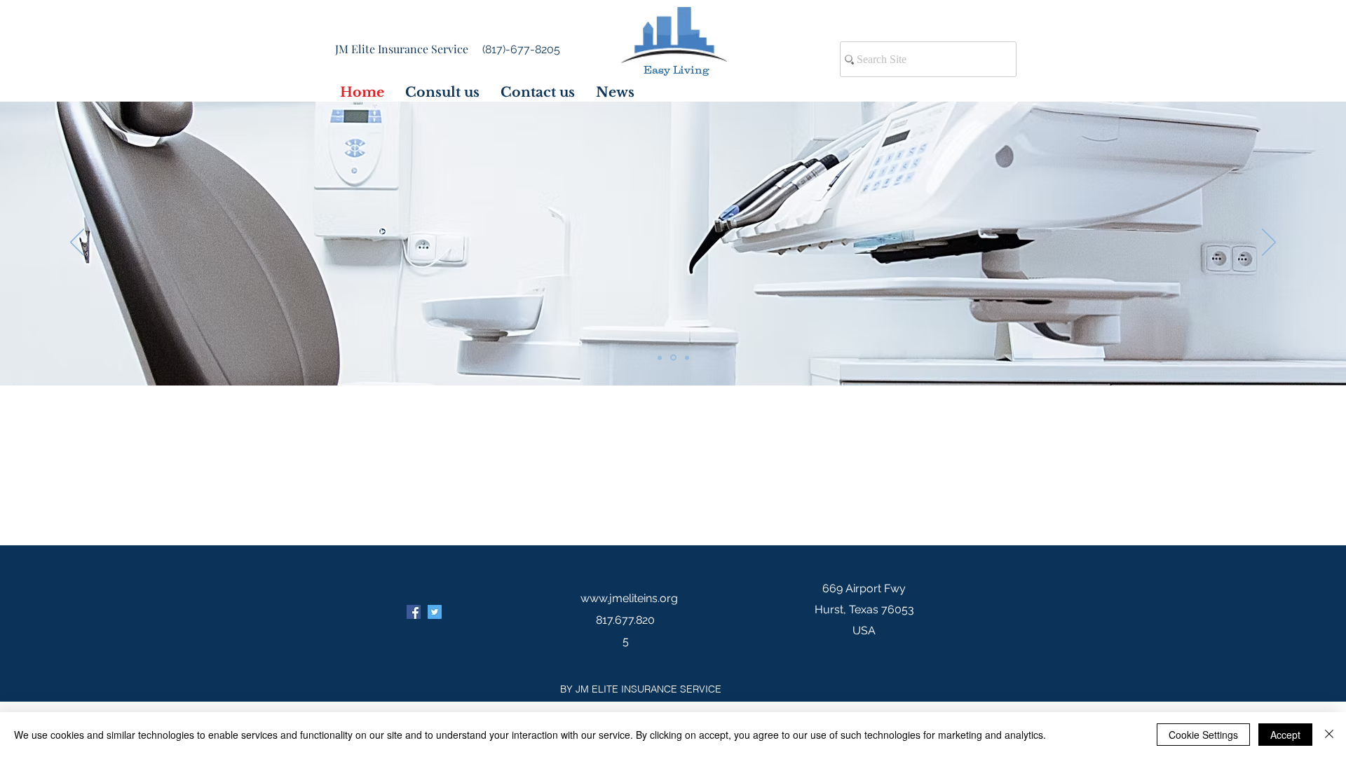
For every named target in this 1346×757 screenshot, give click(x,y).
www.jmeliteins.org (629, 598)
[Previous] (77, 243)
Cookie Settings (1203, 735)
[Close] (1329, 734)
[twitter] (435, 612)
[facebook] (414, 612)
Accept (1285, 735)
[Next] (1269, 243)
